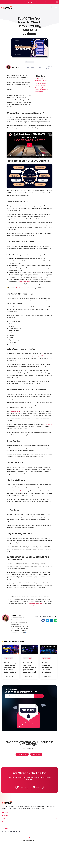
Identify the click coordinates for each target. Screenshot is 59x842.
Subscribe (39, 696)
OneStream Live (21, 288)
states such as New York (17, 411)
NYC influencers (47, 424)
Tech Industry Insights (46, 616)
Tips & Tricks (29, 62)
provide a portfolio (38, 356)
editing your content (24, 282)
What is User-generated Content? (41, 79)
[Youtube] (11, 831)
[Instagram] (8, 831)
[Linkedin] (14, 831)
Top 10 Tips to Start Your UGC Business (40, 84)
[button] (43, 620)
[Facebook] (3, 831)
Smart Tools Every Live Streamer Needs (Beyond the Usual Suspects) (10, 667)
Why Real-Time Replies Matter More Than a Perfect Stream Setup (48, 667)
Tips (55, 616)
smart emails (21, 491)
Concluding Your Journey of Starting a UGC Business (41, 90)
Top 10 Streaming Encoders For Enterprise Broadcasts (28, 667)
